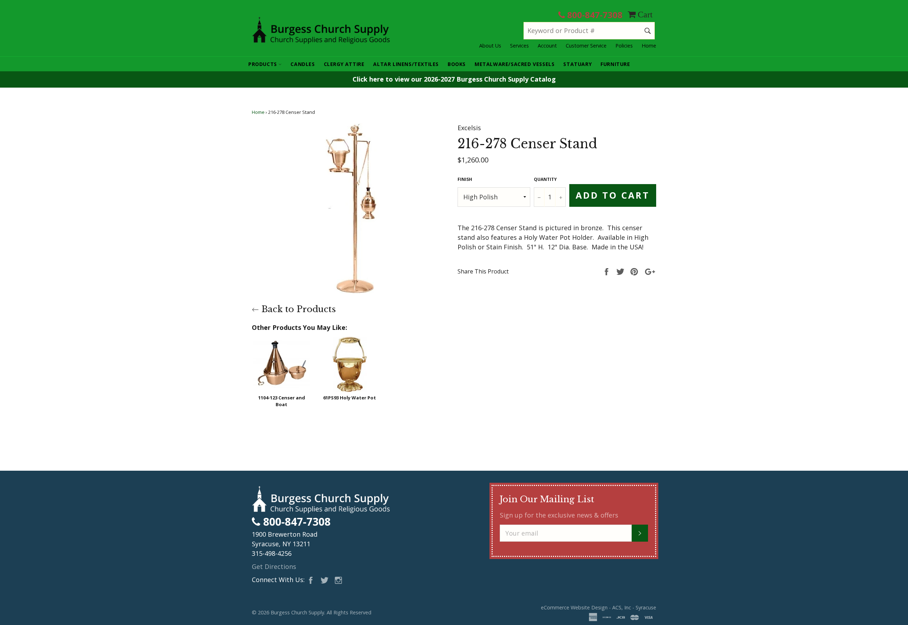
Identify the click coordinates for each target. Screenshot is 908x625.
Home (649, 45)
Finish (465, 179)
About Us (490, 45)
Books (457, 64)
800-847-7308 (593, 15)
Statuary (577, 64)
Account (547, 45)
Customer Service (586, 45)
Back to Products (297, 309)
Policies (624, 45)
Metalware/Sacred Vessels (514, 64)
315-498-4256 (272, 553)
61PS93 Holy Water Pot (349, 397)
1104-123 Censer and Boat (281, 401)
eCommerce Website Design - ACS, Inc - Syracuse (598, 607)
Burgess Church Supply (297, 612)
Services (519, 45)
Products (263, 64)
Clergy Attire (344, 64)
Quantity (545, 179)
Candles (302, 64)
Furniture (615, 64)
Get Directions (274, 566)
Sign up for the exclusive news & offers (559, 515)
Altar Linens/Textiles (406, 64)
